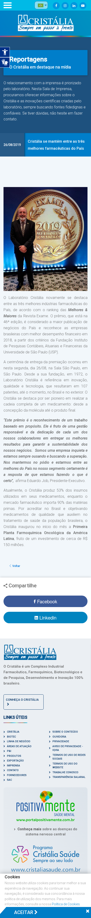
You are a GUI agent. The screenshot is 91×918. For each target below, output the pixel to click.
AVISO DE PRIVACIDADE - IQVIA (67, 748)
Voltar (16, 566)
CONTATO (13, 770)
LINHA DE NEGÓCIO (18, 741)
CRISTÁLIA (13, 731)
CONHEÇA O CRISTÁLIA (22, 699)
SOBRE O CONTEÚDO (65, 731)
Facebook (46, 601)
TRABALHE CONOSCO (65, 772)
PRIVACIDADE (60, 741)
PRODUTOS (14, 755)
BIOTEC (11, 736)
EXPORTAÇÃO (15, 760)
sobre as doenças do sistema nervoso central (47, 832)
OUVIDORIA (59, 736)
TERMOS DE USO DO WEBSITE (64, 765)
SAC (9, 779)
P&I (9, 751)
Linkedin (47, 617)
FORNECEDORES (17, 775)
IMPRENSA (13, 765)
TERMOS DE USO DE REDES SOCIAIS (69, 757)
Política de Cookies (66, 904)
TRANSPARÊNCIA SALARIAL (68, 777)
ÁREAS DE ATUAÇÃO (19, 746)
